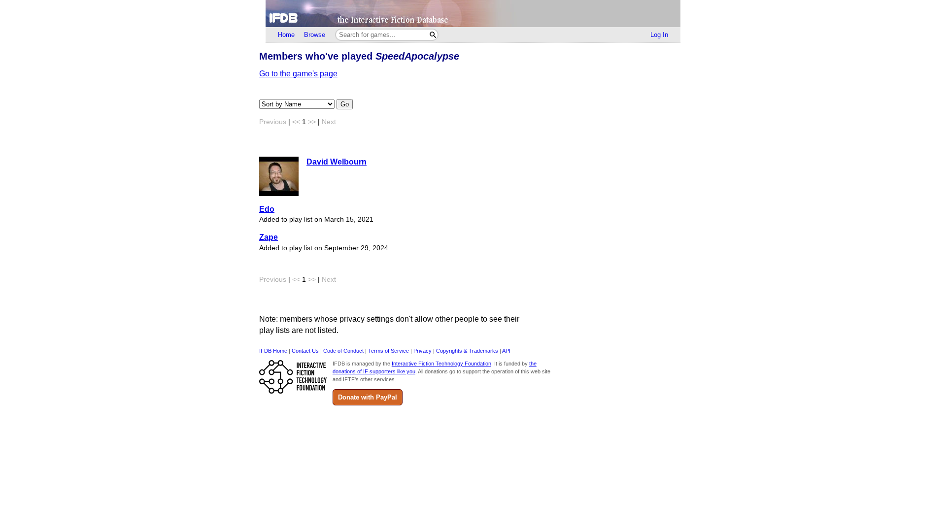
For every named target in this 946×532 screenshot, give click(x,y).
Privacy (422, 351)
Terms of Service (388, 351)
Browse (314, 34)
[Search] (433, 35)
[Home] (473, 13)
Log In (659, 34)
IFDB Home (273, 351)
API (506, 351)
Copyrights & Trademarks (467, 351)
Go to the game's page (298, 73)
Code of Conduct (343, 351)
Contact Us (305, 351)
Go (344, 104)
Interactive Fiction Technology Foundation (441, 363)
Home (286, 34)
